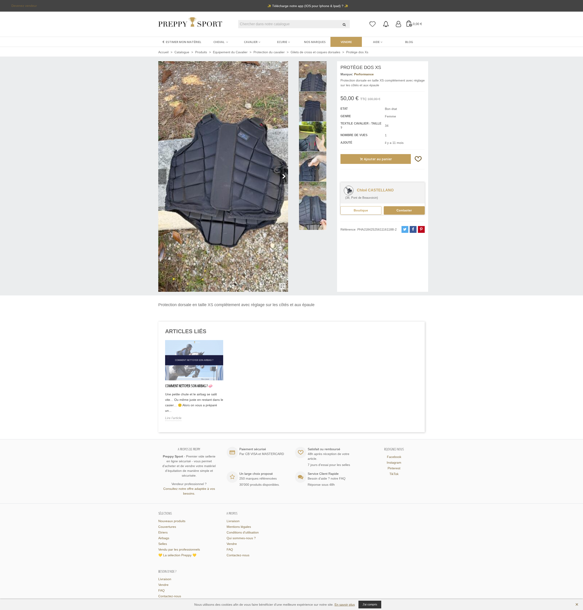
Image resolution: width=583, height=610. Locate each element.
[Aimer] (418, 159)
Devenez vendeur (24, 6)
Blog (409, 42)
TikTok (394, 474)
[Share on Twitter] (404, 229)
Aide (376, 42)
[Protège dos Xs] (282, 286)
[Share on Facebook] (413, 229)
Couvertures (167, 527)
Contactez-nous (238, 555)
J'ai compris (370, 604)
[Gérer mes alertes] (386, 24)
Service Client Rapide (323, 473)
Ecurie (282, 42)
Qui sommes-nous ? (241, 538)
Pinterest (394, 468)
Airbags (163, 538)
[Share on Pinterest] (421, 229)
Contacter (404, 210)
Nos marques (315, 42)
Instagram (394, 462)
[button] (284, 176)
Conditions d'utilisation (243, 532)
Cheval (219, 42)
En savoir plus (345, 604)
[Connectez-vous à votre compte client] (398, 24)
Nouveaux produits (171, 521)
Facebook (394, 457)
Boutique (361, 210)
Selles (162, 544)
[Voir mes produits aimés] (372, 24)
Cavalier (251, 42)
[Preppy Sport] (190, 24)
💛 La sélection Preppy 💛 (177, 555)
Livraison (233, 521)
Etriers (163, 532)
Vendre (346, 42)
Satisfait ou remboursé (324, 449)
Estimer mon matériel (183, 42)
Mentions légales (239, 527)
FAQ (230, 549)
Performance (364, 74)
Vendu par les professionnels (179, 549)
